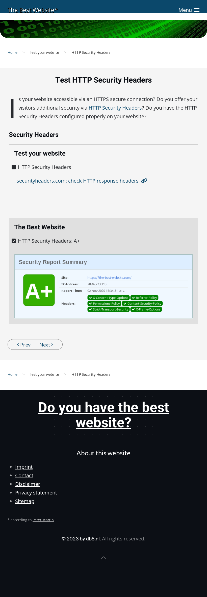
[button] (188, 10)
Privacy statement (36, 492)
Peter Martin (43, 519)
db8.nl (93, 538)
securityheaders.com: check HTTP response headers (78, 180)
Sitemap (24, 501)
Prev (25, 344)
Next (44, 344)
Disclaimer (27, 484)
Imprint (24, 466)
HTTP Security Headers (115, 107)
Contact (24, 475)
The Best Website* (33, 10)
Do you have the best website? (103, 415)
